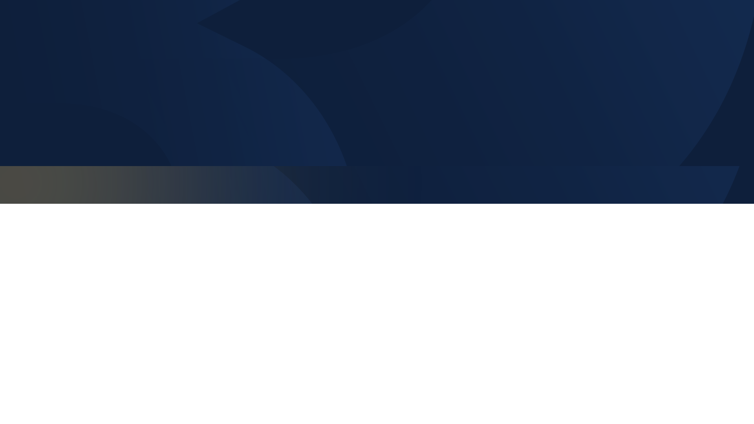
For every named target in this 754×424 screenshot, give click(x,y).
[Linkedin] (109, 303)
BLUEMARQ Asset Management (104, 251)
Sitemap (694, 181)
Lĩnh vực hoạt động (601, 233)
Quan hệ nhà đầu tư (602, 251)
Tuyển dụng (588, 287)
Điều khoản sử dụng (641, 181)
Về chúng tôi (589, 215)
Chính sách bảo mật (569, 181)
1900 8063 (325, 296)
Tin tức (580, 269)
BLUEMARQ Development (93, 233)
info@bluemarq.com (335, 314)
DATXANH (65, 269)
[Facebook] (57, 303)
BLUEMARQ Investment (89, 215)
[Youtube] (83, 303)
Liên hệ (580, 305)
